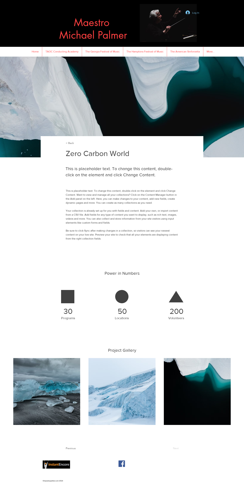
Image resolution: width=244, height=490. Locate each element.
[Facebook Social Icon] (122, 463)
